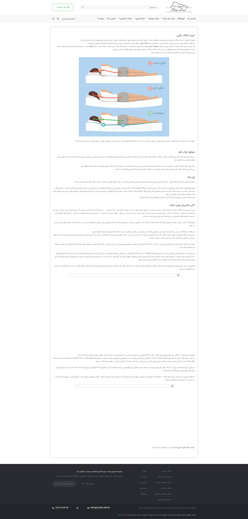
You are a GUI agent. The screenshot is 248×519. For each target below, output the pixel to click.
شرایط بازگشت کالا (88, 484)
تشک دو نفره (166, 471)
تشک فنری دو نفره (164, 477)
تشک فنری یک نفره (164, 499)
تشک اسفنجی (126, 18)
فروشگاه (181, 18)
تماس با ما (111, 18)
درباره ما (101, 18)
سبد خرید (143, 488)
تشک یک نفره (169, 18)
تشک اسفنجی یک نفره (163, 494)
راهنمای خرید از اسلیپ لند (64, 484)
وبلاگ (145, 471)
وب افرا (121, 515)
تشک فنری (140, 18)
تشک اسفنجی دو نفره (163, 482)
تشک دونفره (154, 18)
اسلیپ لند (191, 18)
